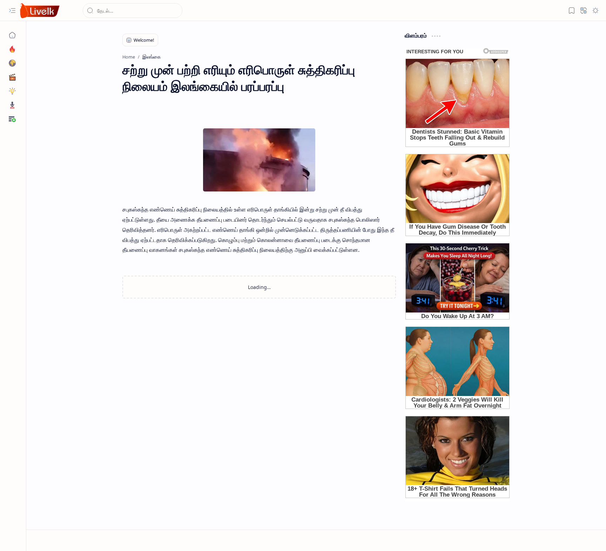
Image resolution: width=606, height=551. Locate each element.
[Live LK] (40, 11)
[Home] (12, 35)
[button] (12, 10)
